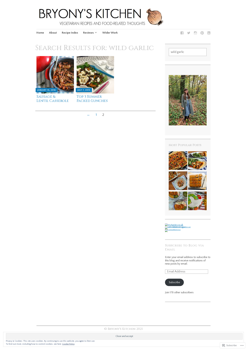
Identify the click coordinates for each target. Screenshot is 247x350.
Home (40, 32)
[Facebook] (182, 33)
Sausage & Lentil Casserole (52, 98)
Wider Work (110, 32)
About (53, 32)
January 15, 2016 (46, 90)
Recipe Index (70, 32)
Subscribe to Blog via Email (184, 247)
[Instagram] (195, 33)
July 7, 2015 (83, 90)
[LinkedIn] (209, 33)
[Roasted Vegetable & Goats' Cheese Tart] (197, 161)
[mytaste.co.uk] (174, 224)
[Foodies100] (173, 229)
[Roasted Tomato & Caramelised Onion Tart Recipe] (178, 161)
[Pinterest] (202, 33)
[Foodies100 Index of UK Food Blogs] (179, 226)
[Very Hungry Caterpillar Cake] (197, 201)
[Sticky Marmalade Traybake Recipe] (197, 181)
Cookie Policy (68, 344)
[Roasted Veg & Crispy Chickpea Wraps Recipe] (178, 181)
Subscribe (174, 282)
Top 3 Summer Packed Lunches (92, 98)
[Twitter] (188, 33)
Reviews (88, 32)
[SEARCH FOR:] (188, 52)
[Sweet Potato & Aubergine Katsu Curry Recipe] (178, 201)
